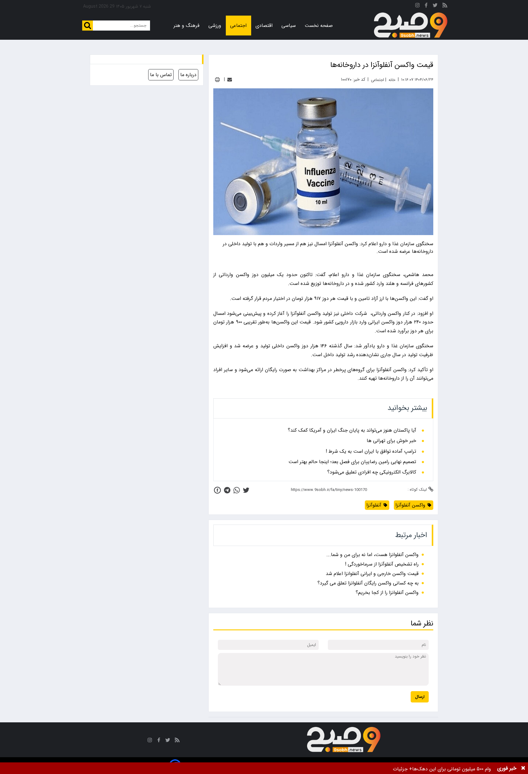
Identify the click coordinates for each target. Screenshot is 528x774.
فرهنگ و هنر (187, 25)
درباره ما (188, 75)
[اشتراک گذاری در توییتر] (246, 490)
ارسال (419, 697)
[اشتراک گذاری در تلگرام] (227, 490)
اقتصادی (264, 25)
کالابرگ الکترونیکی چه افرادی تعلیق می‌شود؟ (371, 472)
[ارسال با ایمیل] (229, 79)
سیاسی (288, 25)
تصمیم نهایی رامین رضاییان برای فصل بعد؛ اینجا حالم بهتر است (352, 462)
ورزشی (214, 25)
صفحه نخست (319, 25)
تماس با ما (161, 75)
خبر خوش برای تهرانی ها (391, 440)
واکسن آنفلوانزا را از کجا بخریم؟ (387, 592)
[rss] (444, 6)
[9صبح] (410, 25)
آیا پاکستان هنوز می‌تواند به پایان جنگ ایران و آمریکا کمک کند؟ (352, 430)
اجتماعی (238, 25)
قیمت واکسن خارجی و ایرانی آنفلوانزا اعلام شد (372, 573)
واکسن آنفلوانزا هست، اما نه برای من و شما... (372, 554)
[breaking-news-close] (523, 768)
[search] (87, 25)
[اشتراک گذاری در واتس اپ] (236, 490)
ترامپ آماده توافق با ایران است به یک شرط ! (371, 451)
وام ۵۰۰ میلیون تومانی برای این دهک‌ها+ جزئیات (442, 769)
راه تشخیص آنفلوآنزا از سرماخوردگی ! (382, 564)
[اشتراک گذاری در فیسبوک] (217, 490)
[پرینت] (217, 79)
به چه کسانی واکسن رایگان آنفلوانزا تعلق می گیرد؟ (368, 583)
